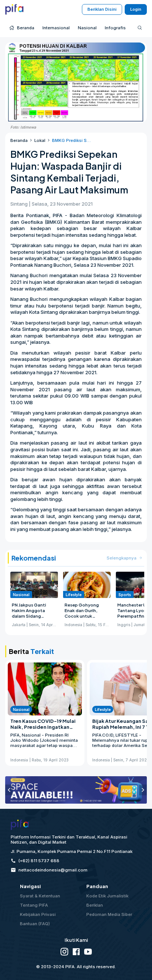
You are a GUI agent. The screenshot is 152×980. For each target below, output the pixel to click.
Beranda (19, 140)
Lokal (39, 140)
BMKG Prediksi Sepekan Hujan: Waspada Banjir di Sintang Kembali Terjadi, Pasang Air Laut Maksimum (71, 140)
